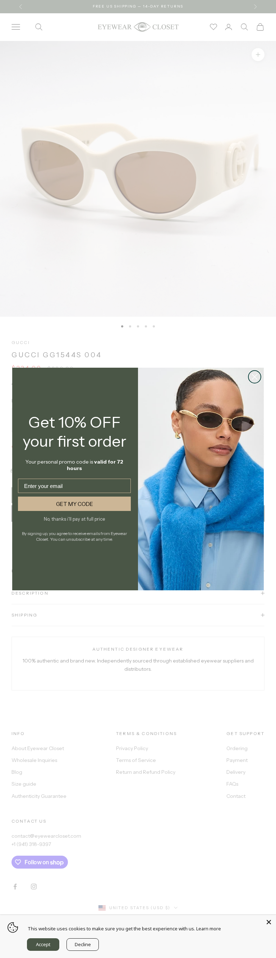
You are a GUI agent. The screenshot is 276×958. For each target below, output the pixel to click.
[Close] (268, 922)
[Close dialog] (254, 377)
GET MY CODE (74, 504)
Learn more (208, 928)
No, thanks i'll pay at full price (74, 519)
